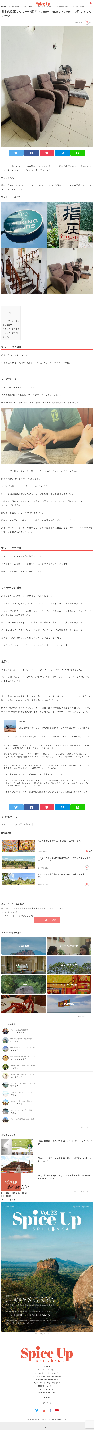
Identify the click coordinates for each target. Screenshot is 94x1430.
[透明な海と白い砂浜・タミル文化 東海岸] (6, 1095)
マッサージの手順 (11, 329)
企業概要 (47, 1366)
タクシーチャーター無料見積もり (47, 1379)
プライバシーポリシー (47, 1389)
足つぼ (29, 824)
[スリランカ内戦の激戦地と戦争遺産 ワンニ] (6, 1122)
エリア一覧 (85, 1127)
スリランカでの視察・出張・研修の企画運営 (47, 1376)
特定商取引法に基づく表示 (47, 1392)
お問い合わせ (47, 1403)
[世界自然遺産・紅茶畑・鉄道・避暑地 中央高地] (6, 1069)
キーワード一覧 (84, 1016)
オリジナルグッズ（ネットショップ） (47, 1373)
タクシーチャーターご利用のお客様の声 (47, 1383)
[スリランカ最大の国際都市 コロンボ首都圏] (6, 1033)
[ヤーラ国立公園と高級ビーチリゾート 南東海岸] (6, 1087)
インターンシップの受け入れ (47, 1370)
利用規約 (47, 1398)
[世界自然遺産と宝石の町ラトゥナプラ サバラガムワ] (6, 1078)
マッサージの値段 (11, 320)
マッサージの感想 (11, 333)
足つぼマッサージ (11, 324)
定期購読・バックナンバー (47, 1386)
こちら (11, 177)
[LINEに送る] (77, 153)
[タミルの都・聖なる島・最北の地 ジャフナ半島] (6, 1104)
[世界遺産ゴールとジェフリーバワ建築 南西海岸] (6, 1051)
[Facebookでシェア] (31, 153)
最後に (6, 337)
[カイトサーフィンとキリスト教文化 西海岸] (6, 1113)
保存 (90, 22)
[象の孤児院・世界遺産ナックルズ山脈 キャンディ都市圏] (6, 1060)
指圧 (20, 824)
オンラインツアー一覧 (81, 1192)
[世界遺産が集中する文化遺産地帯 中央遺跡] (6, 1042)
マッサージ (8, 824)
